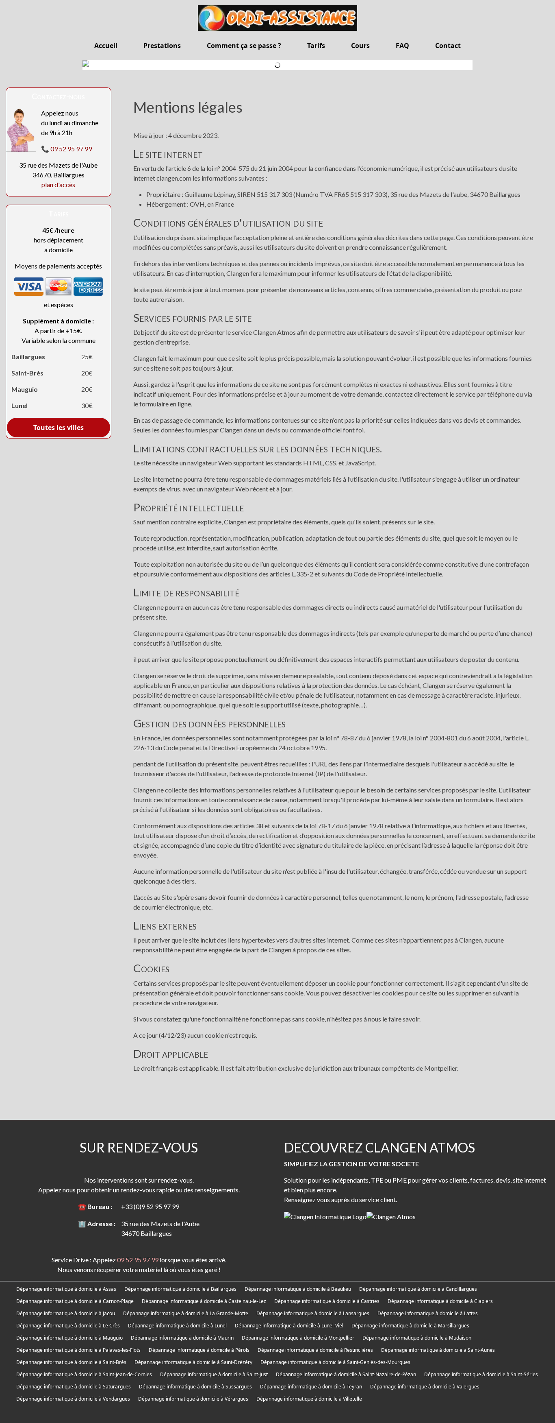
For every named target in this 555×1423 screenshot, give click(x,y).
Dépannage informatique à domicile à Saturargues (73, 1386)
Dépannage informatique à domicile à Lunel (177, 1325)
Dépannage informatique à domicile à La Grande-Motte (185, 1313)
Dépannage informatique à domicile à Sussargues (195, 1386)
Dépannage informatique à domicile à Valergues (424, 1386)
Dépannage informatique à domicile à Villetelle (309, 1398)
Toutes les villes (58, 427)
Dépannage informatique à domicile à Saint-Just (214, 1374)
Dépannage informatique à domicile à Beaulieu (298, 1289)
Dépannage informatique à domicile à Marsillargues (410, 1325)
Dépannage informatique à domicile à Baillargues (180, 1289)
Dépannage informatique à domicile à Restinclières (315, 1350)
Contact (448, 45)
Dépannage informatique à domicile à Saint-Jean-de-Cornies (84, 1374)
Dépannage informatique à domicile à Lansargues (312, 1313)
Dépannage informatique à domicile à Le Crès (68, 1325)
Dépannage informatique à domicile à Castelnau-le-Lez (204, 1301)
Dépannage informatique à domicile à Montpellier (298, 1337)
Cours (360, 45)
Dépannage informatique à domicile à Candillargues (418, 1289)
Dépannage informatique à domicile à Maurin (182, 1337)
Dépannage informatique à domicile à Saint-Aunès (438, 1350)
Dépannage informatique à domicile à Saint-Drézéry (193, 1362)
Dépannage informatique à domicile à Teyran (311, 1386)
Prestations (162, 45)
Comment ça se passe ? (244, 45)
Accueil (105, 45)
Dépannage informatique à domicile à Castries (326, 1301)
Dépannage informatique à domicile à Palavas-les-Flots (78, 1350)
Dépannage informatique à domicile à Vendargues (73, 1398)
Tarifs (316, 45)
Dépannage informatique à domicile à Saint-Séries (481, 1374)
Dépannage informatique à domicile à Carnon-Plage (75, 1301)
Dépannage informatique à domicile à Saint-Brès (71, 1362)
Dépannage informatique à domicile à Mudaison (416, 1337)
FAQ (402, 45)
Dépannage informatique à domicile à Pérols (199, 1350)
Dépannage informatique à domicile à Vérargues (193, 1398)
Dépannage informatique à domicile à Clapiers (440, 1301)
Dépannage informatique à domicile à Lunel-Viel (289, 1325)
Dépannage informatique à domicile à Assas (66, 1289)
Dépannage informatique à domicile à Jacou (65, 1313)
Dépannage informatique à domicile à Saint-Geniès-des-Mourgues (335, 1362)
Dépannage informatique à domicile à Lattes (427, 1313)
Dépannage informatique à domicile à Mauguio (69, 1337)
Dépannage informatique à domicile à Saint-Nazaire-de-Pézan (346, 1374)
